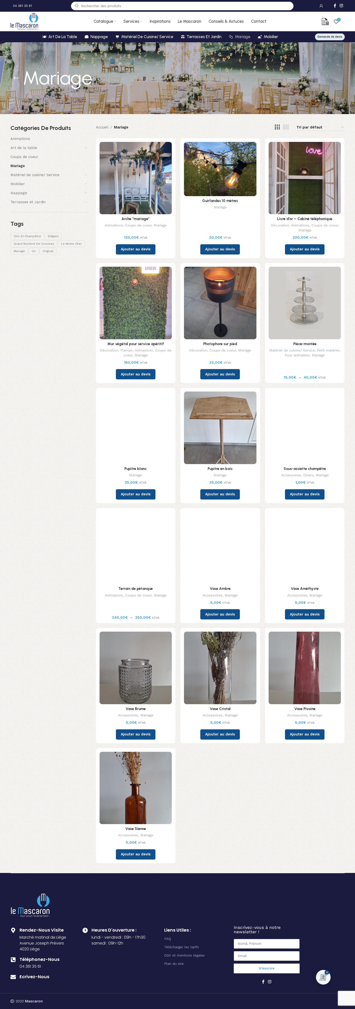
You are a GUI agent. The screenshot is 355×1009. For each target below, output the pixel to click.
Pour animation (297, 355)
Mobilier (17, 184)
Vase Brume (136, 709)
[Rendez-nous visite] (13, 930)
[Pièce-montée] (305, 303)
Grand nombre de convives (34, 243)
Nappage (18, 193)
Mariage (17, 166)
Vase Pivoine (304, 709)
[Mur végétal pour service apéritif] (136, 303)
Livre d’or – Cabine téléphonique (304, 219)
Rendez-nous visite (42, 930)
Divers (308, 475)
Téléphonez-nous (40, 959)
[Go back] (16, 78)
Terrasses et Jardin (28, 202)
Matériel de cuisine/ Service (35, 175)
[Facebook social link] (335, 6)
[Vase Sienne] (136, 788)
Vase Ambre (220, 588)
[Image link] (30, 905)
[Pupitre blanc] (136, 428)
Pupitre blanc (135, 469)
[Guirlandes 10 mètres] (220, 169)
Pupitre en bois (220, 469)
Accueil (102, 127)
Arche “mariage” (136, 219)
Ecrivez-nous (34, 977)
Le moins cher (71, 243)
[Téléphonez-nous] (13, 959)
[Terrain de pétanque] (136, 548)
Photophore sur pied (220, 344)
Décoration (280, 225)
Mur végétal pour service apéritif (135, 344)
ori (34, 251)
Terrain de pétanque (135, 588)
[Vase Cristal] (220, 668)
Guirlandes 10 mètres (220, 201)
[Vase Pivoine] (305, 668)
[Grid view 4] (286, 127)
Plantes (126, 350)
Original (48, 251)
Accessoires (291, 475)
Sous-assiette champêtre (305, 469)
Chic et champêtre (27, 236)
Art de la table (23, 148)
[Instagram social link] (341, 6)
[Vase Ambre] (220, 548)
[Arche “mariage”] (136, 178)
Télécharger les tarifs (181, 947)
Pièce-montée (304, 344)
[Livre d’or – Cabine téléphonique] (305, 178)
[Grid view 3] (277, 127)
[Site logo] (24, 21)
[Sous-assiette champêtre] (305, 428)
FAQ (167, 939)
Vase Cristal (220, 709)
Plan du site (174, 964)
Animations (20, 139)
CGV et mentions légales (184, 955)
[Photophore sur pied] (220, 303)
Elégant (53, 236)
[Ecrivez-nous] (13, 977)
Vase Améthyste (305, 588)
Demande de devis (329, 36)
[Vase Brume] (136, 668)
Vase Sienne (135, 829)
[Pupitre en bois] (220, 428)
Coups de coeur (24, 157)
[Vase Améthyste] (305, 548)
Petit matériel (328, 350)
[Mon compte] (321, 6)
